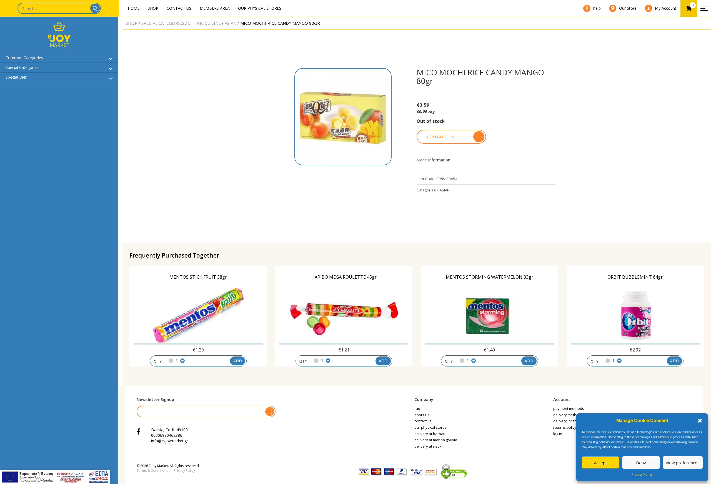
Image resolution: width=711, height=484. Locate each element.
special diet (16, 77)
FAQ (417, 408)
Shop (153, 8)
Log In (557, 433)
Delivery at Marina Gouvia (435, 439)
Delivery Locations (568, 420)
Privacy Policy (642, 474)
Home (133, 8)
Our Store (628, 8)
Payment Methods (568, 408)
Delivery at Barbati (429, 433)
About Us (421, 414)
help (597, 8)
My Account (665, 8)
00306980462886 (166, 435)
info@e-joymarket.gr (169, 440)
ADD (237, 360)
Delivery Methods (568, 414)
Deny (641, 462)
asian (230, 23)
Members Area (215, 8)
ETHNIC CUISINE (204, 23)
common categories (24, 57)
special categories (22, 67)
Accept (600, 462)
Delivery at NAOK (428, 446)
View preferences (683, 462)
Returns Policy (564, 427)
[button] (700, 420)
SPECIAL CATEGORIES (162, 23)
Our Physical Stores (259, 8)
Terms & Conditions (152, 470)
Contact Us (179, 8)
